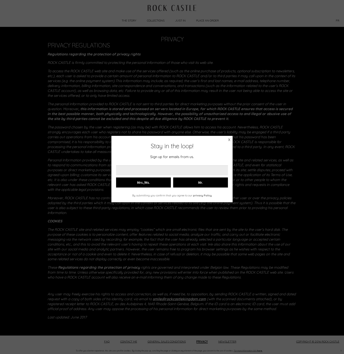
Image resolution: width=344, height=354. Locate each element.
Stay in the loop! (172, 146)
